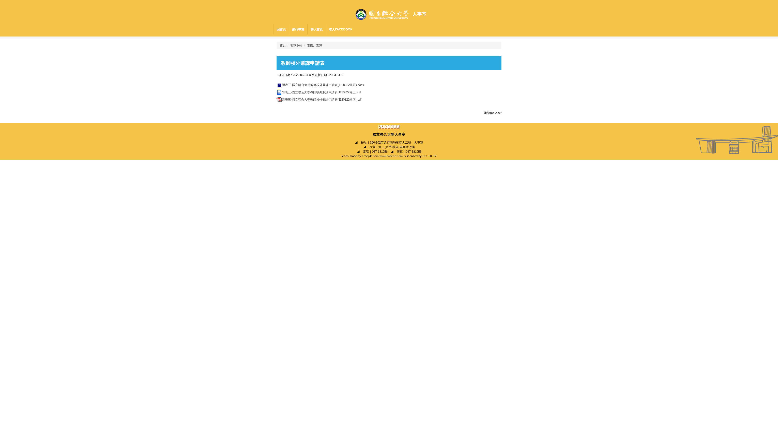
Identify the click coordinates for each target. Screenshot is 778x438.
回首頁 (281, 29)
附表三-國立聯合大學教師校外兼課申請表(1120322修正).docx (323, 85)
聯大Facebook (341, 29)
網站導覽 (298, 29)
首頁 (283, 45)
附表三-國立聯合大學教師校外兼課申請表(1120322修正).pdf (321, 99)
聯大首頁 (317, 29)
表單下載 (296, 45)
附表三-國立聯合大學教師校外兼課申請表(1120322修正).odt (321, 92)
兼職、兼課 (314, 45)
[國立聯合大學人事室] (382, 14)
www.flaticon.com (391, 156)
